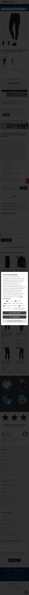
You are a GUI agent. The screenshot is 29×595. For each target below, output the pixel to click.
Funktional (9, 308)
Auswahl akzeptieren (14, 321)
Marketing (9, 303)
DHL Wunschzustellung (11, 305)
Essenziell (11, 301)
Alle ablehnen (14, 317)
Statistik (19, 301)
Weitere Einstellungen (19, 308)
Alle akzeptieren (14, 313)
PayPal (22, 305)
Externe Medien (19, 303)
